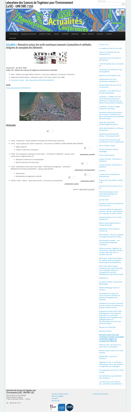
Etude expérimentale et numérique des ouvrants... (111, 129)
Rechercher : (102, 1)
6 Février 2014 (104, 45)
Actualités (12, 38)
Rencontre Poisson (105, 331)
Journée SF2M (103, 200)
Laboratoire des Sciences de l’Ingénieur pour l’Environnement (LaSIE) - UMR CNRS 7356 (39, 4)
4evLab (56, 34)
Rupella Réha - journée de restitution (108, 357)
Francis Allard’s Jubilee (107, 155)
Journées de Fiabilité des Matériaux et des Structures (111, 205)
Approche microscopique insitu (110, 75)
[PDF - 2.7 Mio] (71, 179)
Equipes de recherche (28, 34)
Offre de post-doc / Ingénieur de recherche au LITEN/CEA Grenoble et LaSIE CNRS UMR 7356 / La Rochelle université (110, 251)
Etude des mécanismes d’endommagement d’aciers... (109, 123)
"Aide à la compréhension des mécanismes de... (109, 53)
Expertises (75, 34)
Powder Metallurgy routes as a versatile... (109, 289)
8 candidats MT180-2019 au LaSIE (110, 48)
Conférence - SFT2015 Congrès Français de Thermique (109, 108)
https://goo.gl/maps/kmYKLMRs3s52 (18, 88)
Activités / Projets (45, 34)
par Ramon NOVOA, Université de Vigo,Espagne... (110, 283)
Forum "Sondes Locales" (107, 146)
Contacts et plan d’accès (60, 394)
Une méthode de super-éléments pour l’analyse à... (110, 377)
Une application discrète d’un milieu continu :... (111, 371)
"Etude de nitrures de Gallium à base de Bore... (110, 59)
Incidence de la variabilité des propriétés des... (109, 175)
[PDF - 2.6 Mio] (87, 176)
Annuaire (100, 34)
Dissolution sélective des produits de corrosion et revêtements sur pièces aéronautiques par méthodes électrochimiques (111, 115)
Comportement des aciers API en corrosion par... (110, 86)
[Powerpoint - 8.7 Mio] (87, 150)
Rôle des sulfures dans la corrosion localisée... (111, 352)
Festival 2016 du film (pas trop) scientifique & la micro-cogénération (111, 141)
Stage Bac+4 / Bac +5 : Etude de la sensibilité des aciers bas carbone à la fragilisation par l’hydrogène (111, 364)
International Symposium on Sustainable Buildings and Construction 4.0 (109, 194)
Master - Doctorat (88, 34)
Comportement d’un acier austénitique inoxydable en (108, 80)
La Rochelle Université (100, 394)
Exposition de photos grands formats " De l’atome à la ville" (109, 135)
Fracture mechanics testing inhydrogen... (108, 150)
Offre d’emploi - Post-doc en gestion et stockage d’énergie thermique (111, 236)
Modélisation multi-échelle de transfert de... (109, 230)
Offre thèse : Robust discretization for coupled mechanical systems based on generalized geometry (111, 260)
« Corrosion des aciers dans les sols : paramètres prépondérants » (111, 383)
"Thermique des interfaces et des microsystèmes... (110, 71)
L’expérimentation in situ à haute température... (110, 218)
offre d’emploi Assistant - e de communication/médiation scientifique (109, 242)
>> (123, 4)
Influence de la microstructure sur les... (111, 187)
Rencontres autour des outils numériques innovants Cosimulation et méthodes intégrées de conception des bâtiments (111, 338)
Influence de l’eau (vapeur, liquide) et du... (111, 181)
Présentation (13, 34)
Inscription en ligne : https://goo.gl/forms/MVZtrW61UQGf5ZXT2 (32, 80)
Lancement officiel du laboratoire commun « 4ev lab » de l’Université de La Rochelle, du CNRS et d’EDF (111, 211)
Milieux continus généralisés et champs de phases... (109, 224)
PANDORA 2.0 (103, 278)
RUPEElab (65, 34)
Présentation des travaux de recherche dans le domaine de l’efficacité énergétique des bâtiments (109, 297)
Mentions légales (57, 396)
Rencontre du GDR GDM (107, 327)
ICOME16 (102, 171)
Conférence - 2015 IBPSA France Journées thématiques (110, 92)
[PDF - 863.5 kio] (50, 133)
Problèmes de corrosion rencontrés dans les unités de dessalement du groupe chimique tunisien (111, 305)
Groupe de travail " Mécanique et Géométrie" (110, 160)
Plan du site (56, 401)
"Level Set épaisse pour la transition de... (111, 65)
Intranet (109, 34)
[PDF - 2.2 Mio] (84, 165)
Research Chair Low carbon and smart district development (110, 346)
